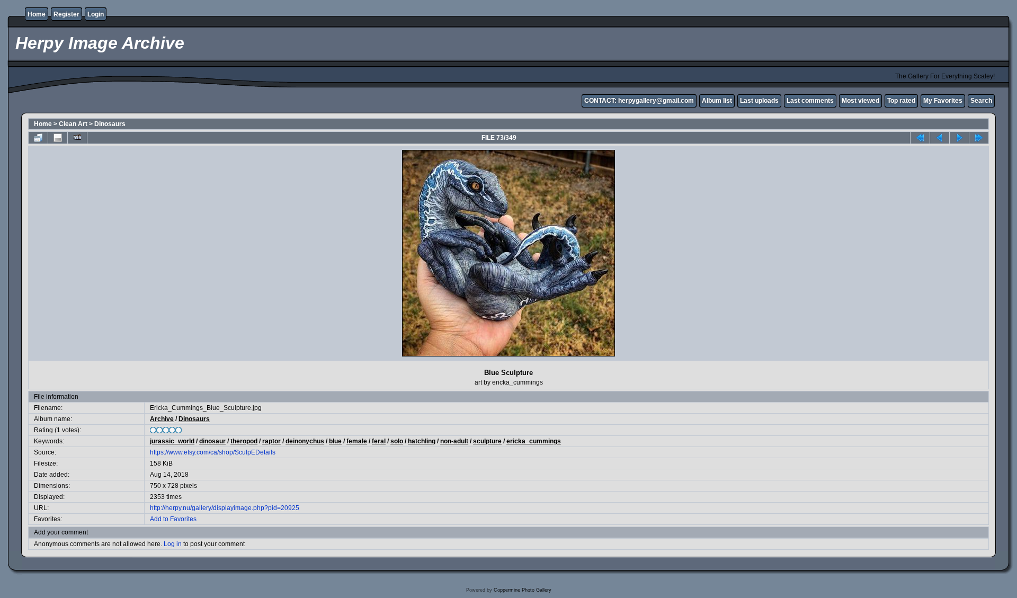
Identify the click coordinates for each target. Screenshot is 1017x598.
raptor (271, 441)
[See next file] (959, 138)
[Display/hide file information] (57, 138)
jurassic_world (172, 441)
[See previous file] (939, 138)
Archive (162, 419)
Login (95, 14)
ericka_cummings (533, 441)
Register (66, 14)
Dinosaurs (110, 124)
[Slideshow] (77, 138)
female (356, 441)
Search (981, 100)
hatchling (421, 441)
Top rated (901, 100)
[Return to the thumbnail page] (38, 138)
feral (379, 441)
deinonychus (305, 441)
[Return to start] (920, 138)
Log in (173, 544)
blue (335, 441)
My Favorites (942, 100)
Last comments (810, 100)
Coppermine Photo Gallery (522, 590)
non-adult (454, 441)
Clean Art (73, 124)
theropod (243, 441)
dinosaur (212, 441)
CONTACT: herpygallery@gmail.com (639, 100)
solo (396, 441)
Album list (717, 100)
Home (37, 14)
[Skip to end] (978, 138)
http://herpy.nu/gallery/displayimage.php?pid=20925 (224, 508)
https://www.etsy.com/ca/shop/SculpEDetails (212, 452)
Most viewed (860, 100)
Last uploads (759, 100)
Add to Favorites (173, 519)
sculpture (487, 441)
